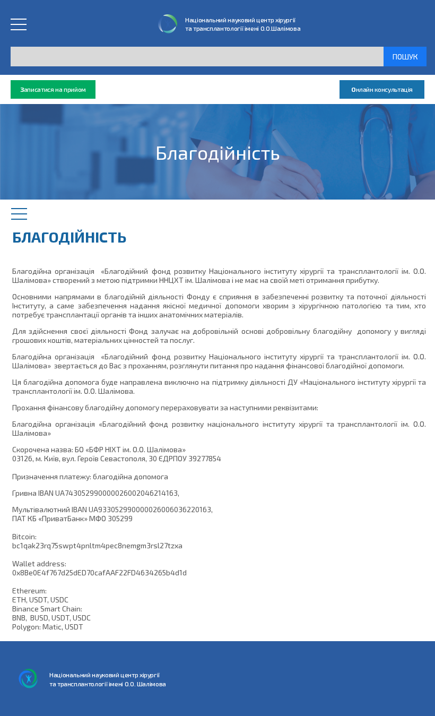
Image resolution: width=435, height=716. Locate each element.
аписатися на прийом (53, 89)
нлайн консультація (382, 89)
